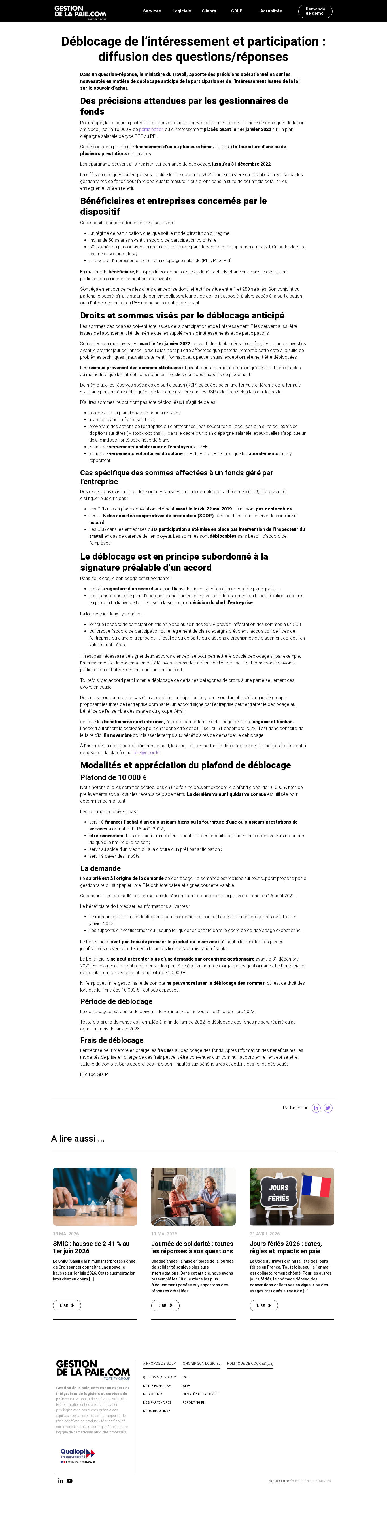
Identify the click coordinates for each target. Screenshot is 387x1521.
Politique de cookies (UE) (250, 1363)
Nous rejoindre (156, 1411)
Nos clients (153, 1394)
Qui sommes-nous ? (159, 1377)
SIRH (186, 1386)
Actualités (271, 11)
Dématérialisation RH (201, 1394)
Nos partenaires (157, 1402)
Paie (186, 1377)
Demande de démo (315, 11)
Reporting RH (194, 1402)
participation (151, 129)
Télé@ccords (146, 752)
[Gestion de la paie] (80, 11)
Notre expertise (157, 1386)
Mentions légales (279, 1480)
